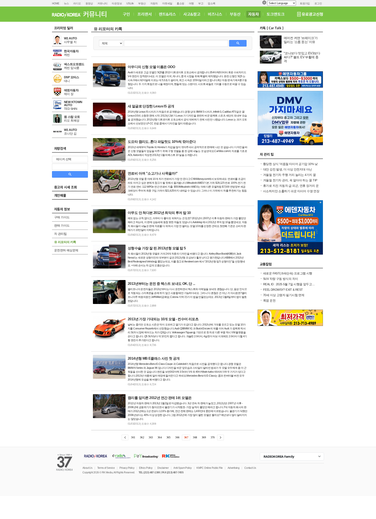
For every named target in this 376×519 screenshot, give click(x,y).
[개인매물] (72, 197)
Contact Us (250, 467)
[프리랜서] (144, 14)
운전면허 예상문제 (66, 250)
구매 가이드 (61, 217)
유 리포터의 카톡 (65, 242)
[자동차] (253, 14)
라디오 (77, 3)
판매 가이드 (61, 225)
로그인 (318, 3)
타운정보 (117, 3)
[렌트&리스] (167, 14)
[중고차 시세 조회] (72, 188)
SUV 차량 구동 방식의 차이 (280, 278)
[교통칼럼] (290, 265)
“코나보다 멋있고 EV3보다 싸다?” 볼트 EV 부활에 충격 (302, 57)
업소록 (211, 3)
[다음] (220, 437)
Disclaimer (163, 467)
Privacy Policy (126, 467)
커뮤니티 (102, 3)
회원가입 (305, 3)
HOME (55, 3)
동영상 (89, 3)
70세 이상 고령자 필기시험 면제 (283, 295)
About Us (87, 467)
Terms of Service (106, 467)
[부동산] (235, 14)
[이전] (125, 437)
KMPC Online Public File (209, 467)
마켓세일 (167, 3)
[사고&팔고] (191, 14)
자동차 (154, 3)
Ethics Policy (145, 467)
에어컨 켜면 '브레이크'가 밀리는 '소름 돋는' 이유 (301, 40)
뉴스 (66, 3)
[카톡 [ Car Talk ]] (290, 29)
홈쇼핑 (180, 3)
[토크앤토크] (275, 14)
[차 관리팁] (290, 156)
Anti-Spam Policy (182, 467)
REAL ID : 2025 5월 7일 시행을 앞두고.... (289, 284)
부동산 (142, 3)
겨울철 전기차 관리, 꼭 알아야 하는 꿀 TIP (290, 180)
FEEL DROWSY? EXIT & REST (283, 289)
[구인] (126, 14)
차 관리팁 (60, 233)
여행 (191, 3)
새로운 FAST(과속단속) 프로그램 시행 (287, 273)
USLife (130, 3)
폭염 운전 (269, 300)
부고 (200, 3)
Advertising (233, 467)
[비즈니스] (215, 14)
